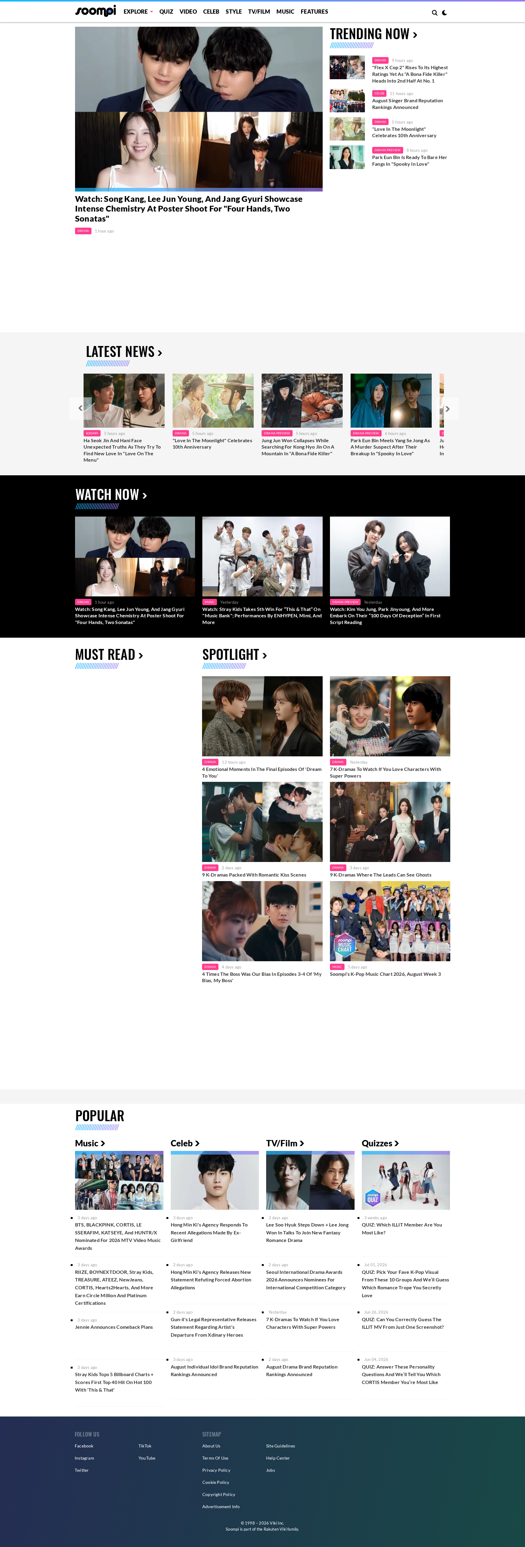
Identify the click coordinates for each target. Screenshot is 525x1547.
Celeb (211, 11)
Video (188, 11)
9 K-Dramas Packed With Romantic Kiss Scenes (254, 874)
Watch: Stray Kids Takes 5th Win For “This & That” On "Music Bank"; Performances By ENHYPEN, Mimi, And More (262, 615)
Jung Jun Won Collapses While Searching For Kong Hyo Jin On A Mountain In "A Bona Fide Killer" (298, 446)
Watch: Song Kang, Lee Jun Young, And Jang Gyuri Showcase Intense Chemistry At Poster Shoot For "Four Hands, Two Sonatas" (189, 209)
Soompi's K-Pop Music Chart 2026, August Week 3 (385, 974)
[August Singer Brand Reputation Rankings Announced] (347, 100)
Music (285, 11)
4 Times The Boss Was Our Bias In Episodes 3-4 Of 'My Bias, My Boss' (261, 977)
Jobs (270, 1470)
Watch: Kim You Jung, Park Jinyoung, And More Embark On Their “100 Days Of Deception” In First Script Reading (385, 615)
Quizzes (377, 1143)
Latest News (120, 351)
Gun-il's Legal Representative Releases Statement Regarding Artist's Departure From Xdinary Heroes (214, 1327)
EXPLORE (136, 11)
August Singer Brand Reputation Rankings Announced (407, 103)
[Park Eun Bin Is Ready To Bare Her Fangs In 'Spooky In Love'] (347, 157)
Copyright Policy (218, 1494)
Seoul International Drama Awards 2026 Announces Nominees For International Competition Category (306, 1279)
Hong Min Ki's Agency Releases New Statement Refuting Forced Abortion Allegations (211, 1279)
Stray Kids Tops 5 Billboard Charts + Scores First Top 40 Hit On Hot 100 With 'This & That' (114, 1382)
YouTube (147, 1457)
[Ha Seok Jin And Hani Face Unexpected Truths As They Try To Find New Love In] (124, 401)
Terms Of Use (215, 1457)
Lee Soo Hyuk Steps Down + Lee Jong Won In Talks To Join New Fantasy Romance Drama (307, 1232)
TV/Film (281, 1143)
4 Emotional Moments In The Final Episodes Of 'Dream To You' (261, 772)
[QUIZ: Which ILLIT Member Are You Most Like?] (406, 1180)
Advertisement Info (221, 1506)
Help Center (278, 1457)
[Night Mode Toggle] (444, 13)
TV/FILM (259, 11)
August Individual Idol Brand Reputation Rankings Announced (215, 1370)
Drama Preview (388, 150)
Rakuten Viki (275, 1529)
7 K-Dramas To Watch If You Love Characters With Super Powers (385, 772)
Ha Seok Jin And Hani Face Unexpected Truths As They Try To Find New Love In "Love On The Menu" (122, 450)
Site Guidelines (280, 1445)
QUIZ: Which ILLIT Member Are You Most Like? (402, 1228)
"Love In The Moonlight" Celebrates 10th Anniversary (404, 132)
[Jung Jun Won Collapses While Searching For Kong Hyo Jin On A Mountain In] (302, 401)
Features (314, 11)
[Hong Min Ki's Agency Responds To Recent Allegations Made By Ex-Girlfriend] (215, 1180)
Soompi (92, 433)
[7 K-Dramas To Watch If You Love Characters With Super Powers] (390, 716)
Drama (83, 230)
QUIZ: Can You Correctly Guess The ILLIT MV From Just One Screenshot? (403, 1323)
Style (234, 11)
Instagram (84, 1457)
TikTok (145, 1445)
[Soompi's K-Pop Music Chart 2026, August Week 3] (390, 921)
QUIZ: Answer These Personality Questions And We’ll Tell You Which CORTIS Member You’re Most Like (401, 1374)
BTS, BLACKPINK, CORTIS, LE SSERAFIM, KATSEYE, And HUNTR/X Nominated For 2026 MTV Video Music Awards (118, 1236)
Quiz (166, 11)
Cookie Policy (215, 1482)
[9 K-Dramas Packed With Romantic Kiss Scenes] (262, 822)
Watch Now (107, 494)
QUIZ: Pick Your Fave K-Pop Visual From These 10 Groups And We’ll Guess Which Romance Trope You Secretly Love (405, 1283)
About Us (211, 1445)
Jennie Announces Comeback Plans (114, 1327)
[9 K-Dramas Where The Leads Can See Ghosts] (390, 822)
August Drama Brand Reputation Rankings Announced (302, 1370)
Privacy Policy (216, 1470)
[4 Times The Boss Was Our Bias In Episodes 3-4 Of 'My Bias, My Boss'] (262, 921)
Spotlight (230, 654)
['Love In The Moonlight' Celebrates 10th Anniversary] (347, 129)
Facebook (84, 1445)
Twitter (82, 1470)
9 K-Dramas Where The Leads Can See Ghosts (380, 874)
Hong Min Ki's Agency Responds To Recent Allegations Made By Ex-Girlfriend (209, 1232)
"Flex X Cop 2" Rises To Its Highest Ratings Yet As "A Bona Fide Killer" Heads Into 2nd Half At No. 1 (410, 73)
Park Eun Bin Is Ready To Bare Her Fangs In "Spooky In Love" (410, 160)
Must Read (105, 654)
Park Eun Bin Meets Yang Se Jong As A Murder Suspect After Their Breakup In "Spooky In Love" (390, 446)
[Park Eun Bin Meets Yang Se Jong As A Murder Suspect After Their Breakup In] (391, 401)
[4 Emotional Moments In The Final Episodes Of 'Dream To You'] (262, 716)
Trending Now (370, 33)
